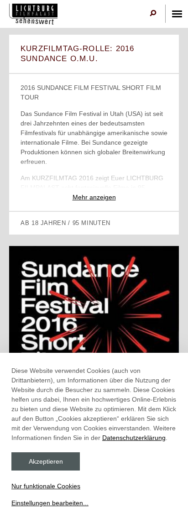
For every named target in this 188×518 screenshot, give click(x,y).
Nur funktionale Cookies (45, 486)
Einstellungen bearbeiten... (50, 503)
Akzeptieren (46, 461)
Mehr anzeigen (94, 197)
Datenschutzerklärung (134, 437)
